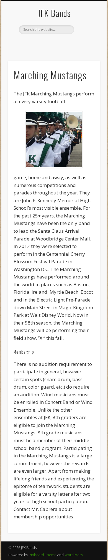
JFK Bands (54, 12)
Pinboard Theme (42, 554)
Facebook (41, 43)
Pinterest (64, 43)
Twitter (53, 43)
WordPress (74, 554)
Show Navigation (86, 49)
